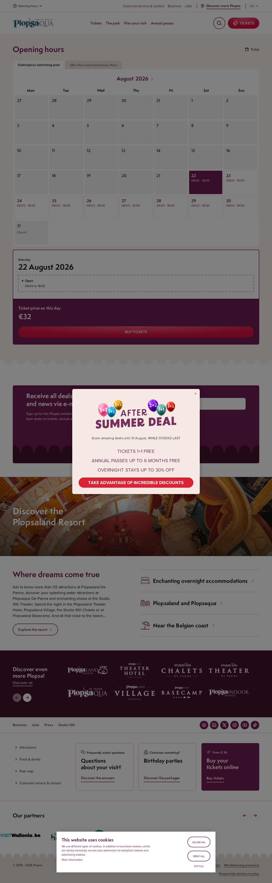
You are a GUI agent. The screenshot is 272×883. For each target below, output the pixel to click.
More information (72, 860)
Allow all (199, 842)
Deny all (199, 856)
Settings (199, 866)
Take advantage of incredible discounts (136, 482)
